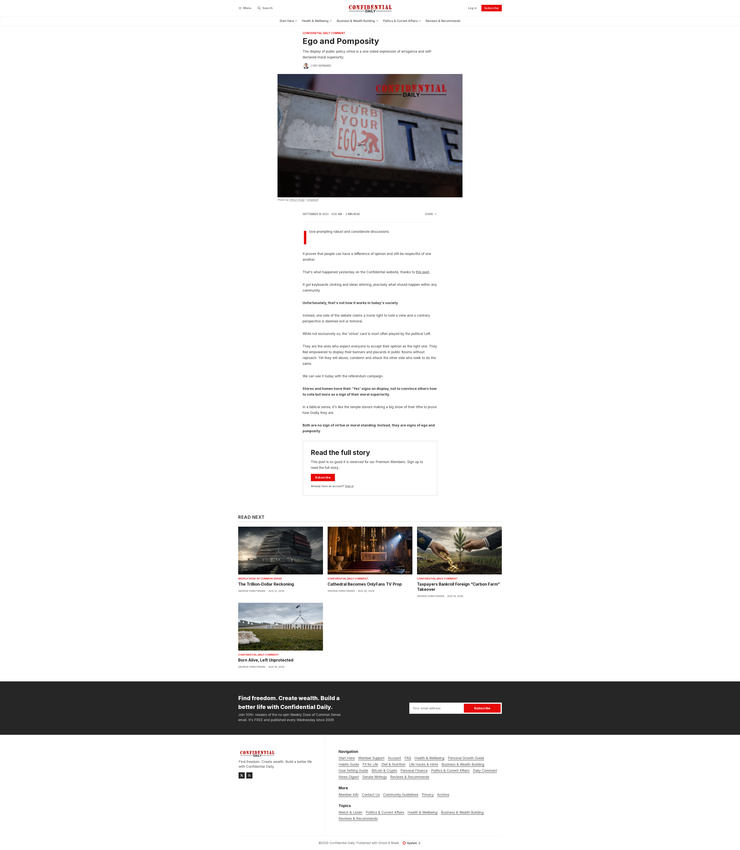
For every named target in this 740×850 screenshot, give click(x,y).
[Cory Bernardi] (306, 65)
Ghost (382, 843)
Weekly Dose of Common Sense (260, 579)
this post (422, 272)
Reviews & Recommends (358, 818)
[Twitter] (242, 775)
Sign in (349, 486)
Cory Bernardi (321, 65)
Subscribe (491, 8)
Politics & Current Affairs (385, 812)
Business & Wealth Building (462, 812)
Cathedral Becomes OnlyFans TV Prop (365, 584)
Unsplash (312, 199)
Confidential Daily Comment (324, 33)
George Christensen (251, 590)
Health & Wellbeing (422, 812)
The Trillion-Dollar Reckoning (266, 584)
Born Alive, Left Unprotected (265, 660)
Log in (472, 8)
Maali (395, 843)
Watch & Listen (350, 812)
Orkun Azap (296, 199)
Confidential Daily (342, 843)
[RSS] (249, 775)
